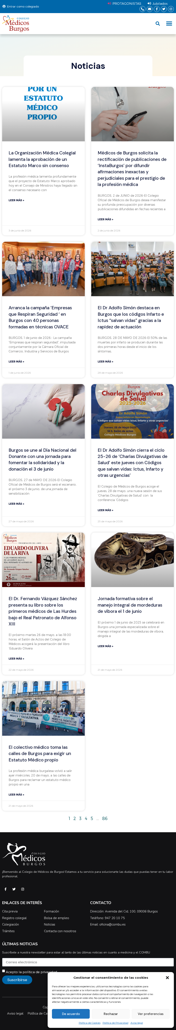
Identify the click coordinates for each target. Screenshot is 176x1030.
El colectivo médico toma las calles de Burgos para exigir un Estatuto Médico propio (40, 753)
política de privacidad (40, 972)
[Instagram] (171, 9)
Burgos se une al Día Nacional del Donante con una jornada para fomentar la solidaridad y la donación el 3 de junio (42, 459)
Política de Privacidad (115, 1022)
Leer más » (16, 200)
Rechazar (111, 1014)
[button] (167, 978)
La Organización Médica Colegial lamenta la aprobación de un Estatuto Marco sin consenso (42, 159)
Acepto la (31, 972)
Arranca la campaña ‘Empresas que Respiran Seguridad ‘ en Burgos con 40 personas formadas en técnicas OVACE (40, 317)
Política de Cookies (89, 1022)
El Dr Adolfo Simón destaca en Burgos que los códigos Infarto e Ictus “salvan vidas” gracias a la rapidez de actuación (131, 317)
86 (105, 818)
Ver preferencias (151, 1014)
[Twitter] (164, 9)
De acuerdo (71, 1014)
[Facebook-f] (157, 9)
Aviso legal (136, 1022)
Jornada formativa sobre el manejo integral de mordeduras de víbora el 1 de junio (130, 605)
